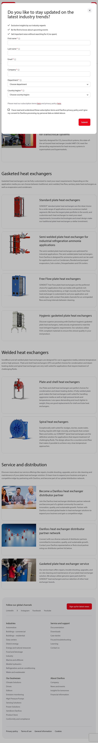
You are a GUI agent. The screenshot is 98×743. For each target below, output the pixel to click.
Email (11, 59)
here (39, 103)
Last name (13, 49)
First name (13, 38)
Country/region (15, 90)
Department (13, 80)
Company (12, 69)
